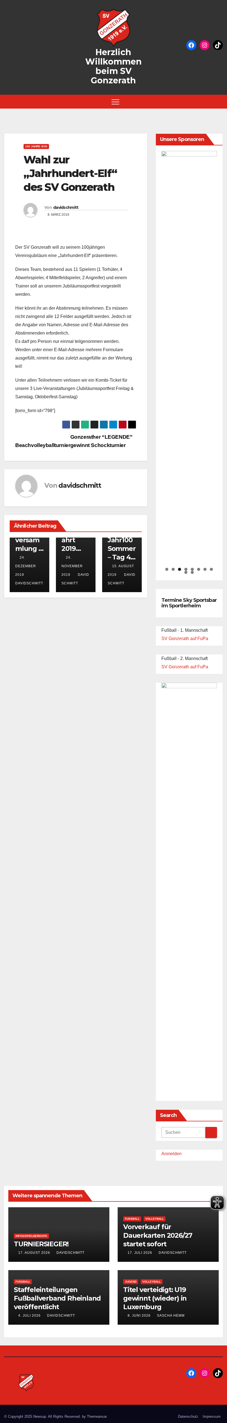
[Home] (8, 101)
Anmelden (171, 1153)
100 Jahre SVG (36, 146)
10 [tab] (192, 572)
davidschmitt (66, 207)
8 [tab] (211, 569)
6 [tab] (198, 569)
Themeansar (97, 1416)
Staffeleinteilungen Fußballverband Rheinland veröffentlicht (57, 1298)
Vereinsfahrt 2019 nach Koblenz (75, 548)
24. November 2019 (72, 566)
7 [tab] (205, 569)
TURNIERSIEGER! (41, 1244)
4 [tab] (185, 569)
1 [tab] (166, 569)
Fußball (132, 1218)
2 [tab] (173, 569)
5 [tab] (192, 569)
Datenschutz (188, 1416)
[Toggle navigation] (115, 101)
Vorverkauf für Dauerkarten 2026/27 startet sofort (157, 1235)
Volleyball (154, 1218)
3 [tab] (179, 569)
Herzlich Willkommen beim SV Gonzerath (113, 66)
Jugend (130, 1281)
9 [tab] (185, 572)
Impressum (212, 1416)
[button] (219, 101)
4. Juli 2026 (30, 1315)
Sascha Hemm (171, 1315)
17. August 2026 (34, 1253)
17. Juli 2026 (140, 1253)
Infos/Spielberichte (31, 1235)
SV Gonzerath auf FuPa (184, 638)
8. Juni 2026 (140, 1315)
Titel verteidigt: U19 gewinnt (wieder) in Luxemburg (155, 1298)
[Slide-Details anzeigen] (189, 358)
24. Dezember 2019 (25, 566)
